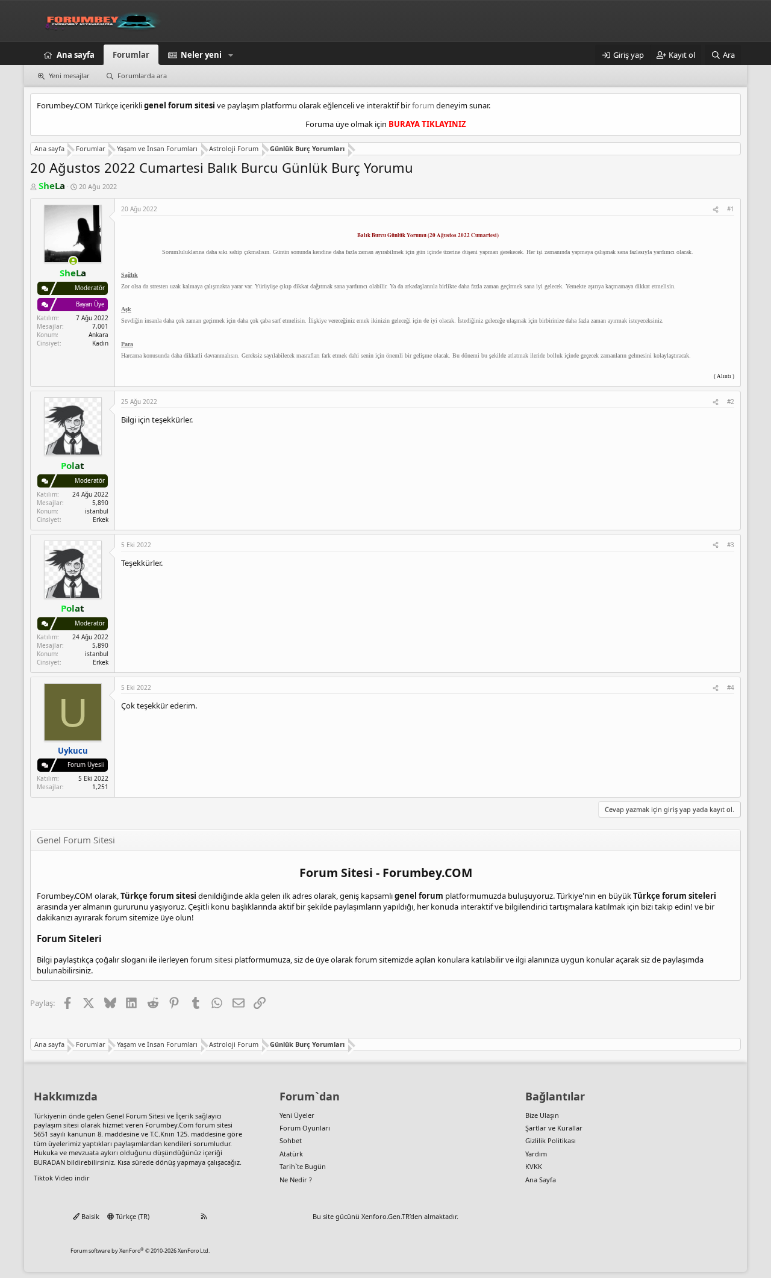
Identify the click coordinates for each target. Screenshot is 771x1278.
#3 (730, 545)
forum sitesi (211, 959)
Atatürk (291, 1153)
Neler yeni (201, 54)
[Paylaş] (715, 209)
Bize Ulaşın (542, 1115)
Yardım (536, 1153)
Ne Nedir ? (295, 1179)
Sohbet (290, 1140)
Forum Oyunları (304, 1127)
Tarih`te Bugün (302, 1166)
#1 (730, 209)
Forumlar (131, 54)
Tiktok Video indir (62, 1177)
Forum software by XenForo (140, 1251)
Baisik (89, 1216)
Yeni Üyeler (296, 1115)
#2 (730, 401)
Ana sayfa (76, 54)
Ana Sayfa (540, 1179)
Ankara (98, 334)
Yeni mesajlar (69, 75)
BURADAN (49, 1162)
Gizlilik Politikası (550, 1140)
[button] (231, 55)
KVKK (533, 1166)
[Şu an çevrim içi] (73, 261)
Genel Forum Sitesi (135, 1115)
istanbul (96, 511)
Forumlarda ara (142, 75)
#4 (730, 687)
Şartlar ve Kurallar (553, 1127)
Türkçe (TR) (131, 1216)
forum (423, 105)
